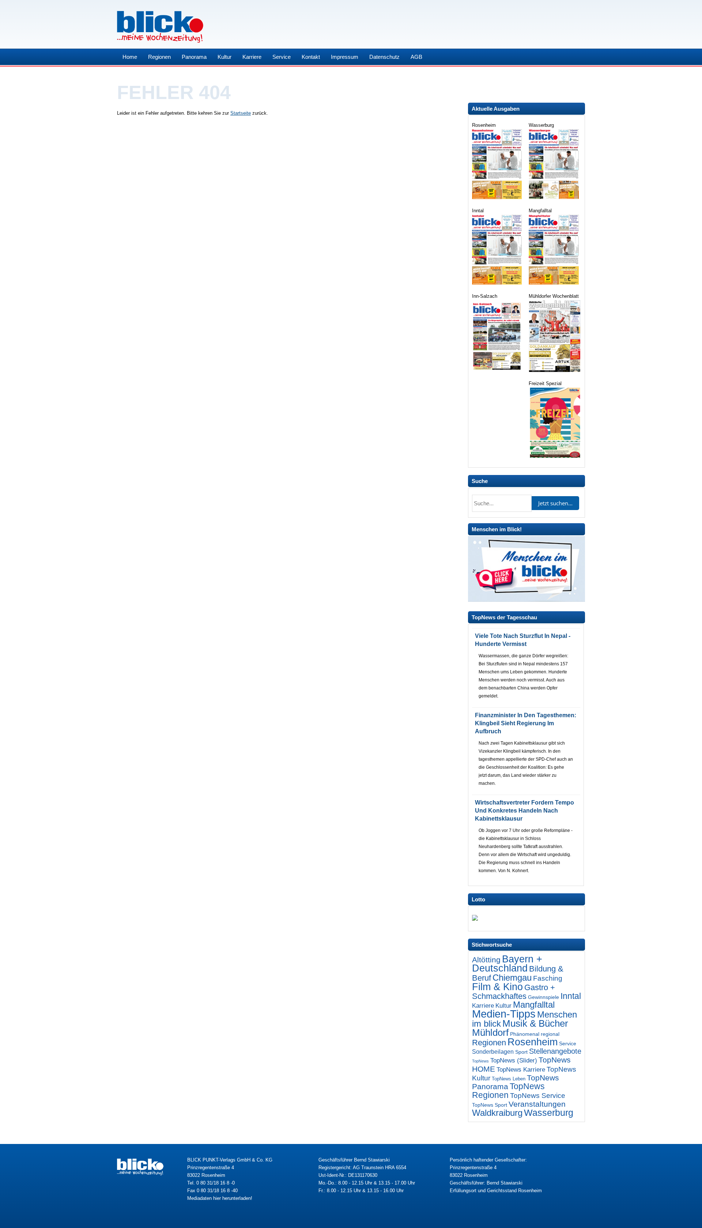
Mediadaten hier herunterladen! (219, 1198)
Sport (521, 1052)
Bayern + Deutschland (507, 964)
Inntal (571, 996)
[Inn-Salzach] (498, 370)
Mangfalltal (534, 1005)
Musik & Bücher (535, 1023)
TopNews (480, 1061)
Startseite (240, 113)
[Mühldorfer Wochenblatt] (554, 370)
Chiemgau (512, 977)
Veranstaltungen (537, 1104)
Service (281, 57)
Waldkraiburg (497, 1113)
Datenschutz (384, 57)
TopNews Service (537, 1095)
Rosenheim (532, 1042)
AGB (416, 57)
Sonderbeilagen (493, 1051)
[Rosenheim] (498, 197)
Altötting (486, 959)
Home (129, 57)
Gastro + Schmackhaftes (513, 992)
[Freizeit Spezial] (554, 456)
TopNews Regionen (508, 1090)
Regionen (159, 57)
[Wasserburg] (554, 197)
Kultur (224, 57)
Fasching (547, 978)
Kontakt (311, 57)
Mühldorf (490, 1032)
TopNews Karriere (521, 1069)
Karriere (251, 57)
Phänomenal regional (534, 1034)
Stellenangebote (555, 1051)
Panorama (194, 57)
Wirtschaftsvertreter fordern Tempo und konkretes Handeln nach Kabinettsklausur (524, 810)
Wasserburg (548, 1113)
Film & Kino (497, 986)
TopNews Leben (508, 1078)
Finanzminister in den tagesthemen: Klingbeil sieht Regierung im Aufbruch (525, 723)
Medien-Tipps (504, 1014)
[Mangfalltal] (554, 283)
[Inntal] (498, 283)
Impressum (344, 57)
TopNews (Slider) (513, 1060)
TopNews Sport (489, 1105)
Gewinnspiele (543, 997)
